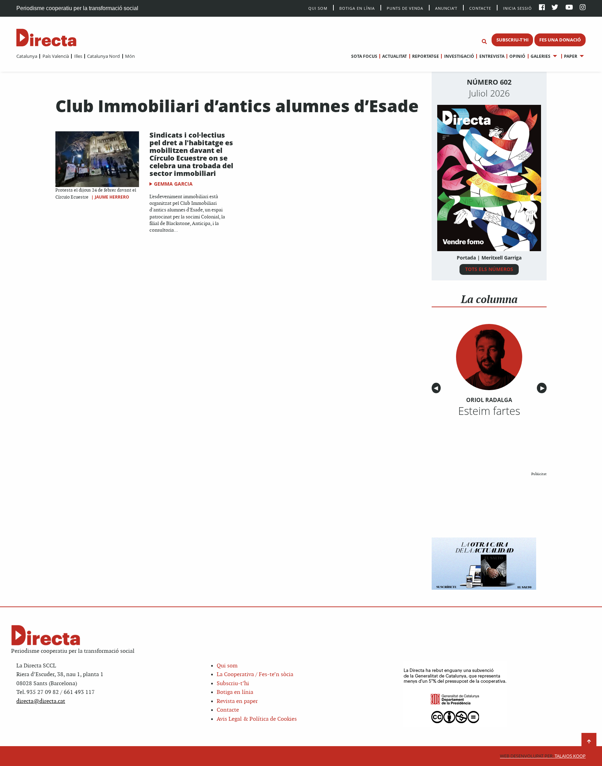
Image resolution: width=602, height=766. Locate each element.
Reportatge (425, 56)
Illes (78, 56)
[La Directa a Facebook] (542, 8)
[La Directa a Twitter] (554, 8)
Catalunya (26, 56)
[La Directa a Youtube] (569, 8)
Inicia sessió (517, 8)
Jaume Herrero (112, 197)
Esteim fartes (489, 410)
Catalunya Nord (103, 56)
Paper (570, 56)
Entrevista (491, 56)
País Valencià (56, 56)
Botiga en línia (357, 8)
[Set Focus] (484, 42)
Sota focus (364, 56)
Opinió (517, 56)
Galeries (540, 56)
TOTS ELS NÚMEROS (489, 269)
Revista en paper (237, 701)
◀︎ (437, 388)
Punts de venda (405, 8)
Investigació (459, 56)
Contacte (480, 8)
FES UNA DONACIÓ (560, 40)
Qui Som (317, 8)
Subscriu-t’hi (233, 683)
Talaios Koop (543, 756)
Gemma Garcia (173, 183)
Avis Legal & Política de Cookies (257, 719)
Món (130, 56)
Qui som (227, 666)
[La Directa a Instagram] (583, 8)
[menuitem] (26, 56)
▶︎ (543, 388)
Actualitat (394, 56)
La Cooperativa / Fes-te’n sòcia (255, 674)
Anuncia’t (446, 8)
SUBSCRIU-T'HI (512, 40)
